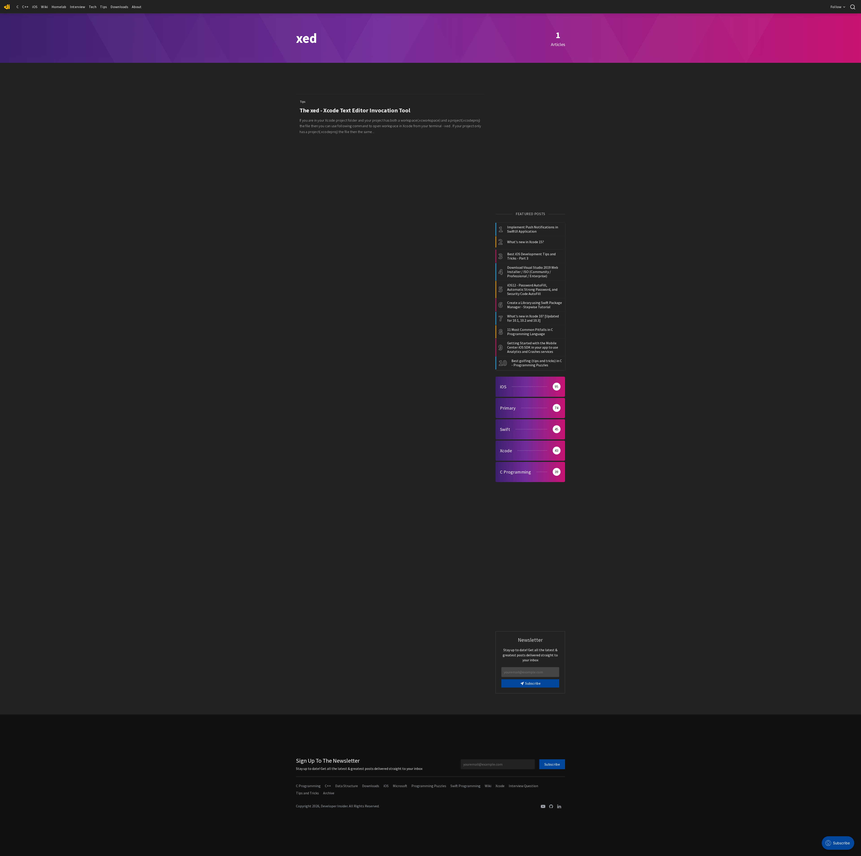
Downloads (119, 6)
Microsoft (400, 786)
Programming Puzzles (428, 786)
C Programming (308, 786)
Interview (77, 6)
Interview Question (523, 786)
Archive (328, 793)
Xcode (500, 786)
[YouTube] (543, 806)
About (137, 6)
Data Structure (346, 786)
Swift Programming (465, 786)
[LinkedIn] (559, 806)
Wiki (44, 6)
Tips (103, 6)
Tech (92, 6)
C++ (25, 6)
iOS (34, 6)
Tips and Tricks (307, 793)
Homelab (59, 6)
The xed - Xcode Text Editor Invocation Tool (355, 110)
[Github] (551, 806)
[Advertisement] (390, 80)
